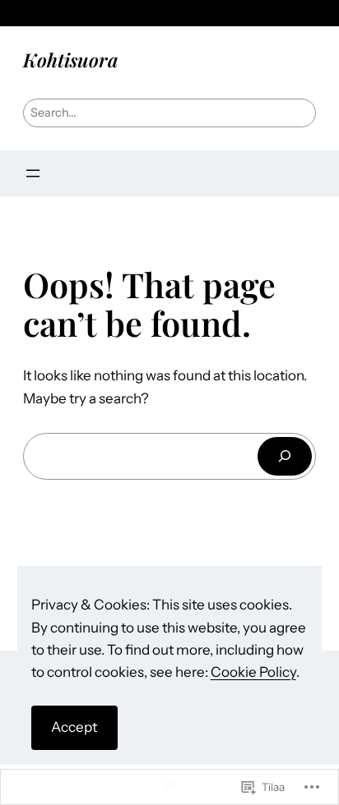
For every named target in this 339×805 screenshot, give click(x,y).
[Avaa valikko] (33, 173)
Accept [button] (74, 727)
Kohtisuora (70, 59)
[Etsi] (285, 456)
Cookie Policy (253, 672)
